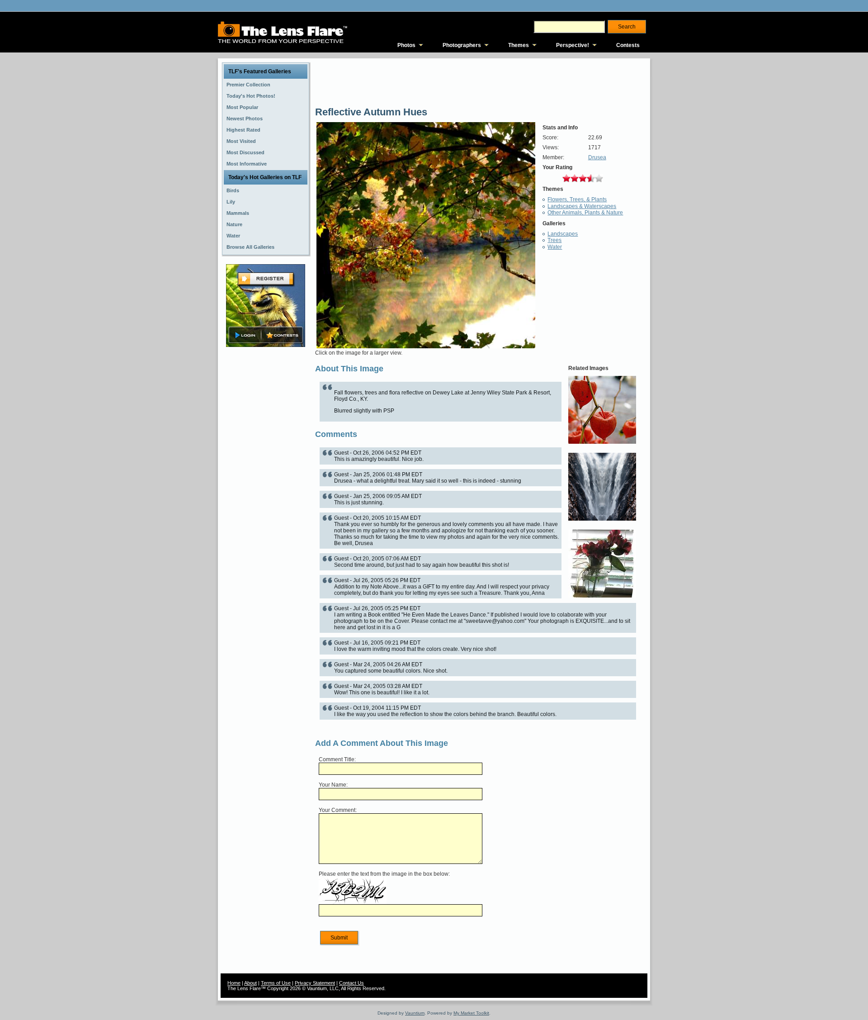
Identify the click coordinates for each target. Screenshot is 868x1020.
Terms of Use (276, 983)
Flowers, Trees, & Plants (577, 199)
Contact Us (351, 983)
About (250, 983)
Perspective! (572, 45)
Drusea (597, 157)
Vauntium (415, 1013)
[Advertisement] (266, 491)
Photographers (462, 45)
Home (234, 983)
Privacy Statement (315, 983)
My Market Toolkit (471, 1013)
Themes (518, 45)
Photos (406, 45)
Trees (554, 240)
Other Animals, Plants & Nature (585, 212)
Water (554, 247)
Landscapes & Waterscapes (581, 206)
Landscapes (562, 234)
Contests (628, 45)
